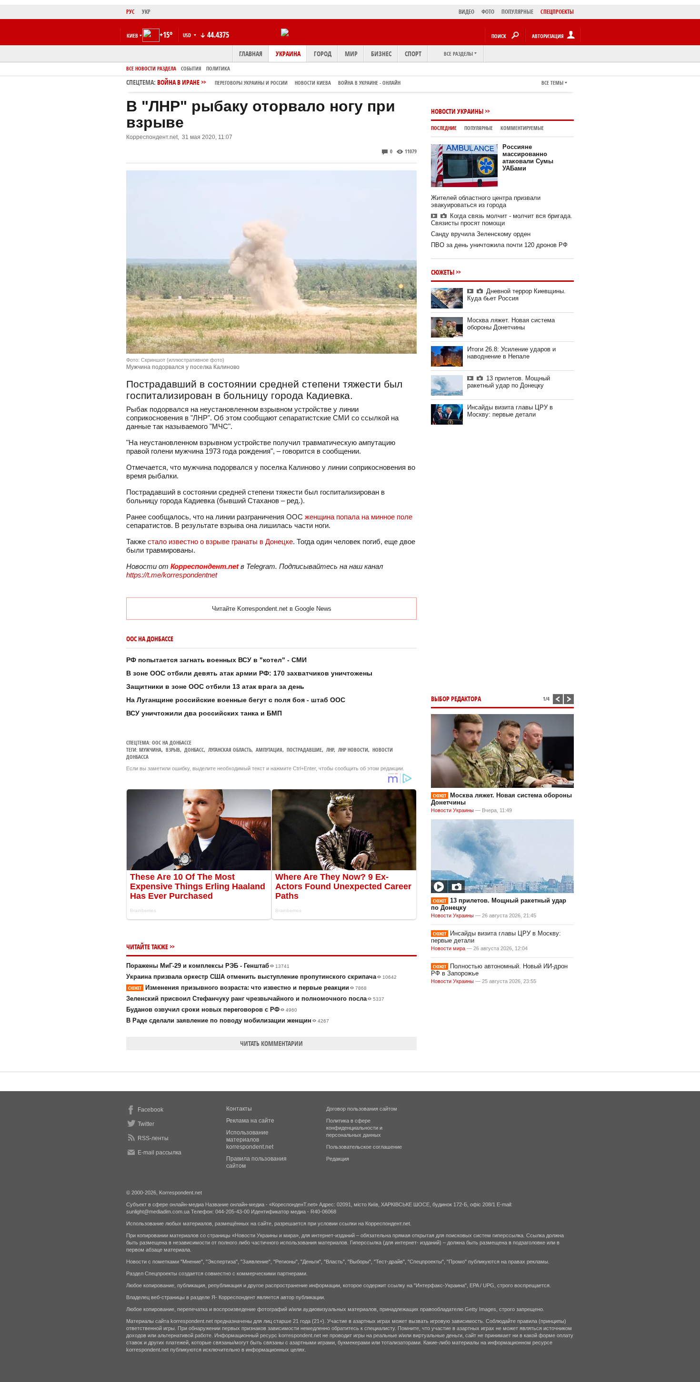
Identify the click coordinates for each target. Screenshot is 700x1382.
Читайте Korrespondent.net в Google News (271, 608)
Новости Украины (457, 111)
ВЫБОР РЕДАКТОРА (456, 698)
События (191, 68)
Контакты (239, 1108)
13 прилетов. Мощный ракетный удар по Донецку (508, 382)
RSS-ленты (153, 1138)
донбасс (194, 749)
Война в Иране (278, 82)
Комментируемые (522, 127)
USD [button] (187, 35)
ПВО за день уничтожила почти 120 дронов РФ (499, 245)
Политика (218, 68)
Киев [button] (132, 35)
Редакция (337, 1159)
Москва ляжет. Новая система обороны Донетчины (511, 324)
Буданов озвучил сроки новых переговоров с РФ (211, 1009)
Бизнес (381, 53)
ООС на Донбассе (171, 742)
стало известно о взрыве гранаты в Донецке (220, 541)
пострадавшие (304, 749)
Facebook (150, 1109)
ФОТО (487, 12)
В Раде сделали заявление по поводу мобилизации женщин (227, 1020)
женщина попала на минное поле (358, 517)
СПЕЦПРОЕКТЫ (557, 12)
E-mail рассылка (159, 1152)
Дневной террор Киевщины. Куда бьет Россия (516, 295)
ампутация (269, 749)
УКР (146, 12)
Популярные (478, 127)
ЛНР (330, 749)
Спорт (413, 53)
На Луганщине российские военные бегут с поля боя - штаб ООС (235, 700)
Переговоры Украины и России (251, 82)
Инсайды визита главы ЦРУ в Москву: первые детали (510, 411)
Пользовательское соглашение (364, 1147)
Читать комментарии (271, 1043)
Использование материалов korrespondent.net (249, 1139)
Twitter (146, 1124)
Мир (351, 53)
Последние (444, 127)
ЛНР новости (353, 749)
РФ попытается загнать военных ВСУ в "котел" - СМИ (216, 660)
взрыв (173, 749)
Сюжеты (442, 272)
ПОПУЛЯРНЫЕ (517, 12)
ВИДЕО (466, 12)
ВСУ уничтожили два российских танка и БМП (204, 713)
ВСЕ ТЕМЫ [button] (552, 82)
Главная (250, 53)
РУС (130, 12)
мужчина (150, 749)
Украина (288, 53)
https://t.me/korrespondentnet (171, 575)
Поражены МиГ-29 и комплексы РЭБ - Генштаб (208, 965)
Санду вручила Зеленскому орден (480, 234)
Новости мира (448, 948)
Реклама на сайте (250, 1120)
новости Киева (313, 82)
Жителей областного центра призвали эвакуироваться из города (485, 201)
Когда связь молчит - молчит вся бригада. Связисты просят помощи (501, 219)
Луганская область (229, 749)
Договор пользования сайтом (361, 1109)
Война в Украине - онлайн (369, 82)
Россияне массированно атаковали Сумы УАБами (527, 157)
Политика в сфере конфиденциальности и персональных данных (354, 1128)
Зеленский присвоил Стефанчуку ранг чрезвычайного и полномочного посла (255, 998)
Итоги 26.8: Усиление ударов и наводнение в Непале (511, 353)
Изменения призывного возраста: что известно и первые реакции (247, 987)
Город (322, 53)
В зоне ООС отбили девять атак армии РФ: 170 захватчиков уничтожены (249, 673)
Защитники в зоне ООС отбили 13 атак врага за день (215, 686)
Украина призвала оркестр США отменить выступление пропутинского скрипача (261, 976)
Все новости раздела (151, 68)
